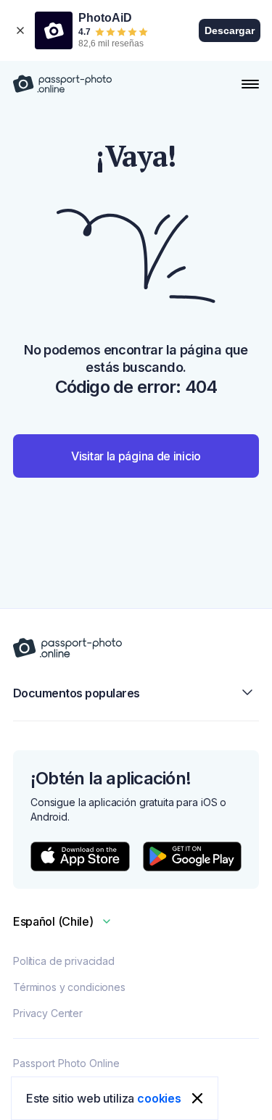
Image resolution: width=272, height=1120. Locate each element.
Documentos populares (76, 693)
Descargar (230, 30)
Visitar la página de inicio (136, 456)
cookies (159, 1098)
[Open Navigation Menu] (250, 84)
